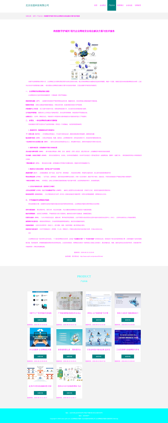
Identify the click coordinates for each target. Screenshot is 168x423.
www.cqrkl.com (65, 418)
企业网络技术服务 (76, 418)
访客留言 (138, 5)
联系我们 (120, 5)
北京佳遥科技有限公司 (37, 5)
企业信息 (129, 5)
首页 (95, 5)
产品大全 (112, 5)
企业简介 (103, 5)
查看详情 (40, 320)
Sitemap (115, 418)
